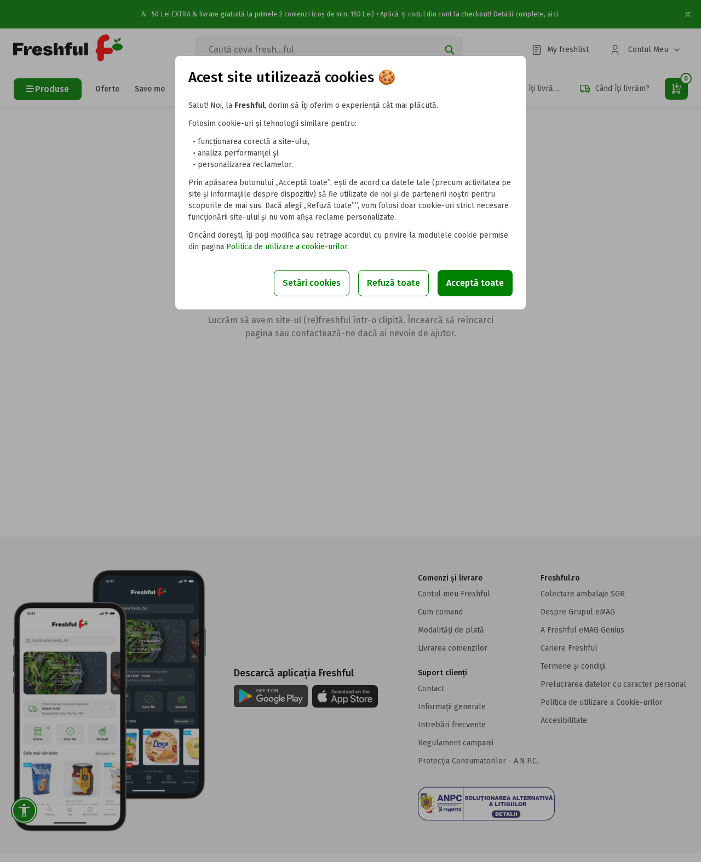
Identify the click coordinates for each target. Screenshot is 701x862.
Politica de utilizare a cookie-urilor (286, 246)
